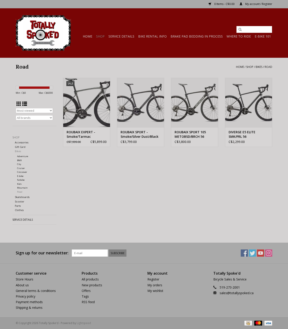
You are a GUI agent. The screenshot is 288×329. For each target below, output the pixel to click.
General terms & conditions (36, 291)
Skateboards (22, 197)
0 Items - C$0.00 (224, 4)
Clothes (19, 210)
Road (268, 67)
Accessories (21, 142)
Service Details (121, 36)
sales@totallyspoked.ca (237, 293)
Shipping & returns (29, 307)
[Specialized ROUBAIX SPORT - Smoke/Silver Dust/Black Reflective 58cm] (140, 102)
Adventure (22, 156)
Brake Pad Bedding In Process (197, 36)
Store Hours (24, 279)
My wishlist (155, 291)
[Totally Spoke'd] (43, 33)
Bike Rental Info (152, 36)
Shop (100, 36)
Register (153, 279)
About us (22, 285)
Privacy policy (25, 296)
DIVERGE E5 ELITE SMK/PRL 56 (242, 134)
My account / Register (258, 4)
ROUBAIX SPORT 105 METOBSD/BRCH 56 (190, 134)
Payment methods (29, 302)
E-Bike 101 (263, 36)
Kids (19, 183)
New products (92, 285)
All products (90, 279)
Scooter (19, 201)
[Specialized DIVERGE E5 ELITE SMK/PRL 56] (248, 102)
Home (87, 36)
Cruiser (21, 168)
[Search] (240, 29)
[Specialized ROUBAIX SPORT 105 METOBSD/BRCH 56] (194, 102)
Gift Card (20, 147)
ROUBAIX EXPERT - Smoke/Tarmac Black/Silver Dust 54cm (84, 134)
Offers (86, 291)
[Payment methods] (248, 323)
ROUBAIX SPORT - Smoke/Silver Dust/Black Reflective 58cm (139, 134)
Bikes (259, 67)
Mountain (22, 187)
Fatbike (21, 179)
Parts (18, 205)
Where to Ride (239, 36)
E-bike (20, 176)
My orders (154, 285)
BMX (19, 160)
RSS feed (88, 302)
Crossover (22, 172)
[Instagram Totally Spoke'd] (268, 253)
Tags (85, 296)
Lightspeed (84, 323)
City (19, 164)
